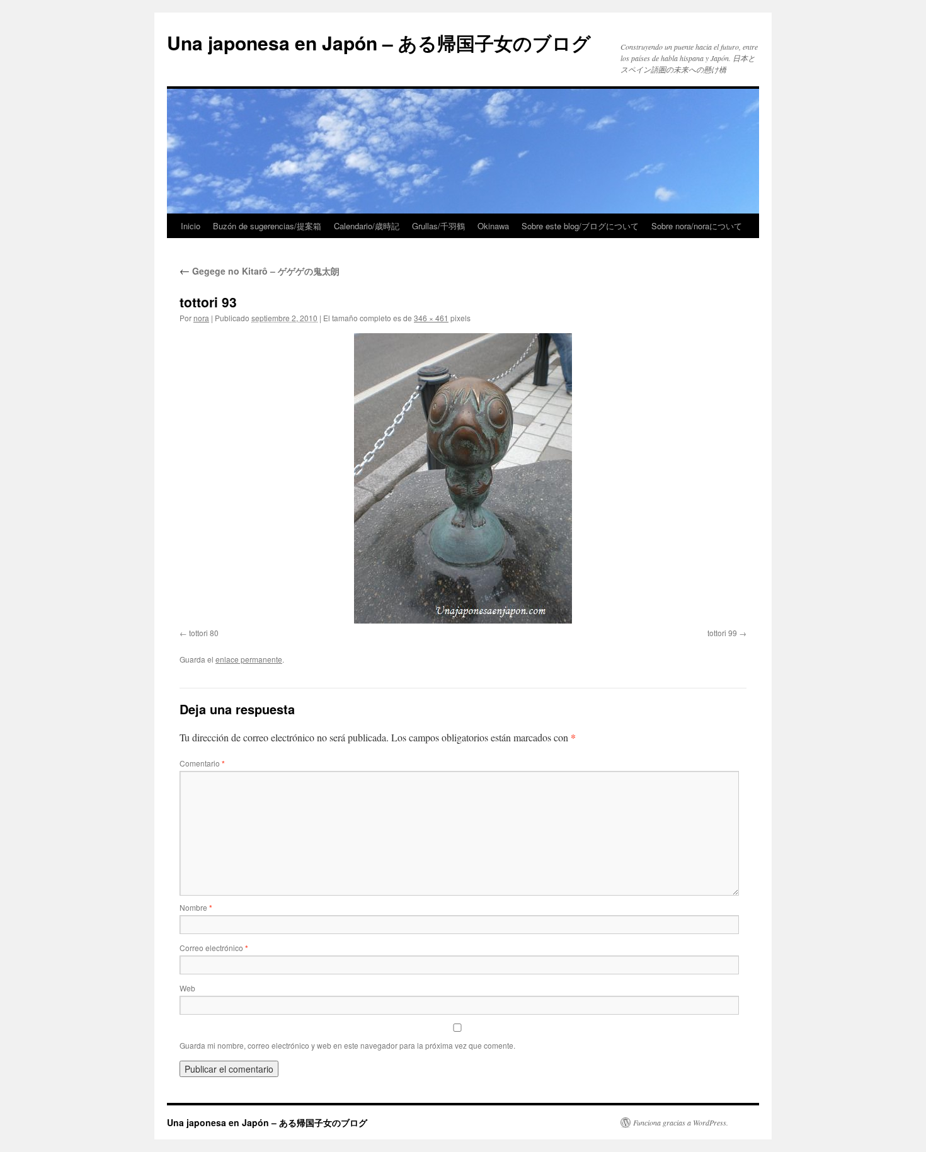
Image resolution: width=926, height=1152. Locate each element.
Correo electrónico (214, 947)
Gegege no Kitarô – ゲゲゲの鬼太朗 (260, 271)
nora (201, 317)
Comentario (202, 763)
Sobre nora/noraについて (696, 226)
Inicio (190, 226)
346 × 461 (431, 317)
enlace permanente (248, 659)
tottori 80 (204, 632)
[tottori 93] (463, 478)
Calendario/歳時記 (366, 226)
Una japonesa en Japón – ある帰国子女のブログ (379, 42)
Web (187, 988)
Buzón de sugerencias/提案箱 (267, 226)
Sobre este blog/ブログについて (580, 226)
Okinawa (493, 226)
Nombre (196, 907)
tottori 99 (722, 632)
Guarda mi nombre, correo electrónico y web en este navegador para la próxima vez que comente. (347, 1045)
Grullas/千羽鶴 (438, 226)
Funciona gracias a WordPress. (680, 1122)
